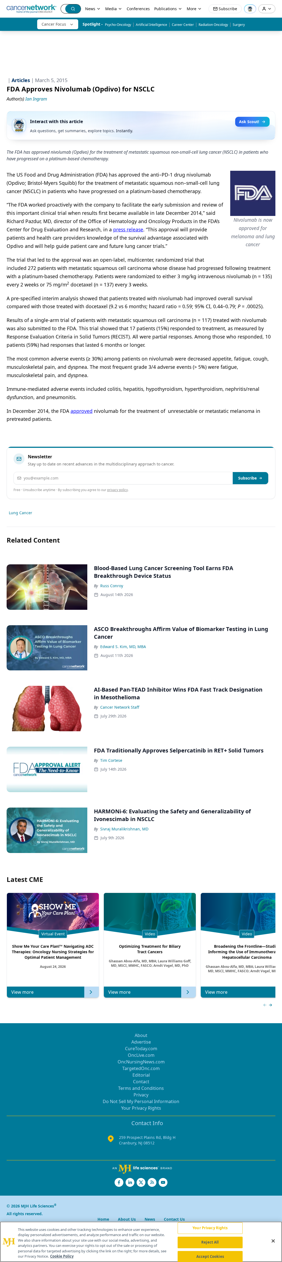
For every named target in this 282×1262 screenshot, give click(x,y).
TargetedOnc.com (141, 1068)
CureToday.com (141, 1049)
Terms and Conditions (141, 1088)
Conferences (138, 8)
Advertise (141, 1042)
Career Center (183, 24)
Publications (165, 8)
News (90, 8)
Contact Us (174, 1219)
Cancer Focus (54, 24)
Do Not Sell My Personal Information (141, 1101)
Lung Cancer (20, 512)
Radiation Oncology (213, 24)
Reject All (210, 1242)
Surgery (239, 24)
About (141, 1035)
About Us (127, 1219)
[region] (141, 1242)
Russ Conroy (111, 585)
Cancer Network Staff (119, 707)
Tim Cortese (111, 760)
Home (103, 1219)
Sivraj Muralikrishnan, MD (124, 829)
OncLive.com (141, 1055)
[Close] (273, 1241)
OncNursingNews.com (141, 1062)
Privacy (141, 1095)
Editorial (141, 1075)
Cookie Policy (62, 1256)
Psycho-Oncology (118, 24)
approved (81, 411)
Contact (141, 1082)
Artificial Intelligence (151, 24)
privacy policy (117, 490)
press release (128, 229)
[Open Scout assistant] (250, 8)
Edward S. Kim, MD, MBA (123, 646)
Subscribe (247, 478)
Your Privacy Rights (141, 1108)
